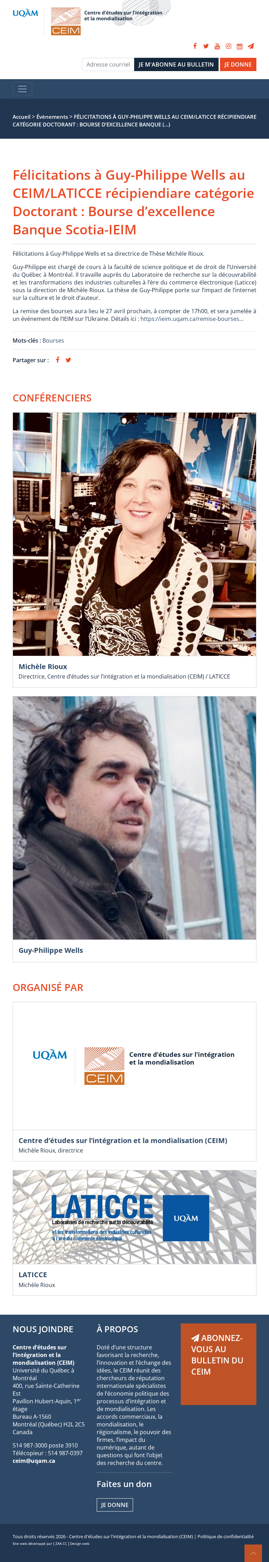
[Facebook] (194, 46)
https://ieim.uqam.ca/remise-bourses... (191, 319)
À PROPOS (117, 1329)
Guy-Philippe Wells (51, 950)
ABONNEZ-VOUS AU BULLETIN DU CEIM (217, 1354)
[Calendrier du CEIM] (239, 46)
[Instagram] (228, 46)
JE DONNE (238, 64)
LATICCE (33, 1274)
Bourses (53, 340)
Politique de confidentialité (226, 1536)
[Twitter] (206, 46)
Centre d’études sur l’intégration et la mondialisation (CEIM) (123, 1140)
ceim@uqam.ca (34, 1461)
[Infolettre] (251, 46)
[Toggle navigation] (22, 89)
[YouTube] (217, 46)
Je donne (115, 1505)
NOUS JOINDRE (43, 1329)
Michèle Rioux (43, 666)
